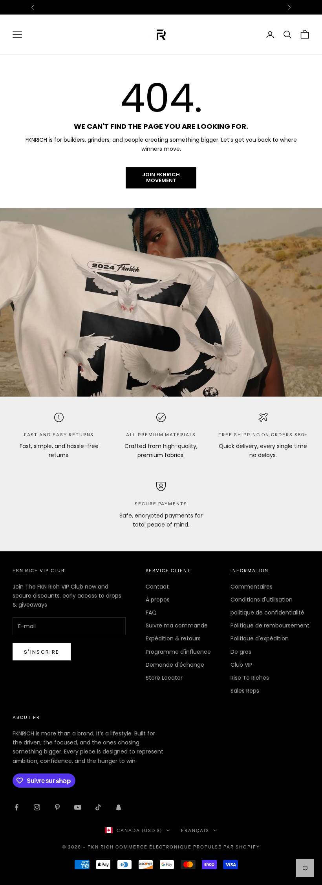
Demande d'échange (175, 665)
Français (195, 830)
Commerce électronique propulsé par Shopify (187, 847)
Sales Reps (245, 691)
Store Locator (164, 678)
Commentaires (252, 587)
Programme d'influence (178, 652)
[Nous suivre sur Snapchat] (119, 807)
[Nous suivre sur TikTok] (98, 807)
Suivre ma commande (177, 625)
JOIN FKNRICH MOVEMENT (161, 178)
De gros (241, 652)
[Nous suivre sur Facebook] (16, 807)
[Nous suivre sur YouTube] (78, 807)
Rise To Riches (250, 678)
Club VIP (241, 665)
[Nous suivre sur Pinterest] (57, 807)
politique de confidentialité (267, 612)
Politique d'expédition (260, 638)
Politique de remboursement (270, 625)
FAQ (151, 612)
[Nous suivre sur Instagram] (37, 807)
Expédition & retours (173, 638)
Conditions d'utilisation (262, 599)
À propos (158, 599)
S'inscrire (41, 652)
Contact (157, 587)
